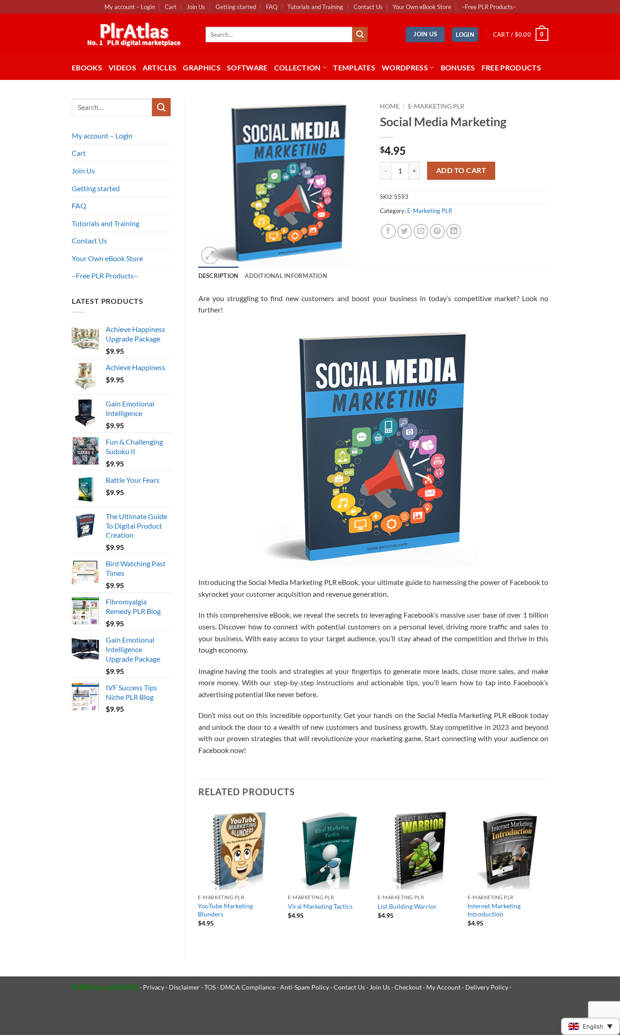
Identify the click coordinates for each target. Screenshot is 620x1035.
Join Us (196, 6)
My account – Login (129, 6)
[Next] (548, 875)
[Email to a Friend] (420, 231)
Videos (122, 67)
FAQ (271, 6)
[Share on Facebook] (388, 231)
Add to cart (461, 170)
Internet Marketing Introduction (494, 910)
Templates (354, 67)
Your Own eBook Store (422, 6)
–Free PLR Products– (489, 6)
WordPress (405, 67)
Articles (160, 67)
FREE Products (511, 67)
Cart (171, 6)
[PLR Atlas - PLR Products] (132, 34)
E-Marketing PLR (436, 106)
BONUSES (458, 67)
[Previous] (199, 875)
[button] (465, 34)
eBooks (87, 67)
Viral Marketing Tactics (320, 906)
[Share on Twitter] (404, 231)
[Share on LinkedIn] (453, 231)
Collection (297, 67)
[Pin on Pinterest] (437, 231)
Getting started (236, 6)
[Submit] (360, 34)
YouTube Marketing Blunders (225, 910)
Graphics (202, 67)
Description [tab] (218, 275)
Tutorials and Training (315, 6)
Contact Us (368, 6)
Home (389, 106)
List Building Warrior (407, 906)
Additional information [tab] (286, 275)
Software (247, 67)
